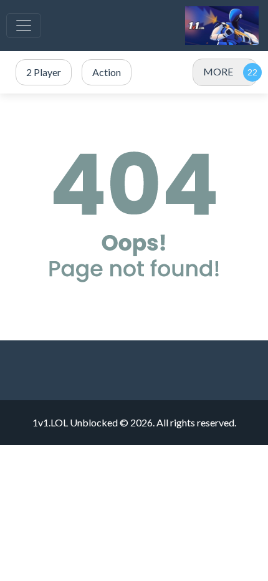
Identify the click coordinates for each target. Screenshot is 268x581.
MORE (218, 71)
